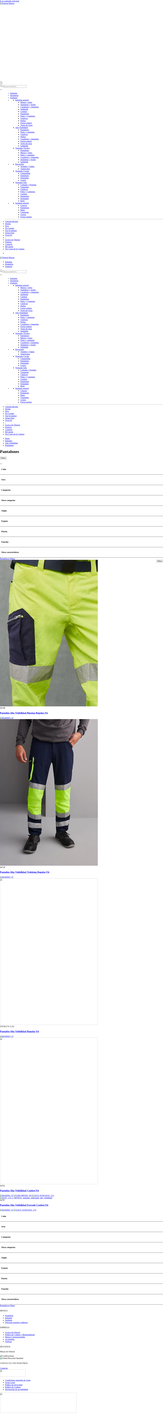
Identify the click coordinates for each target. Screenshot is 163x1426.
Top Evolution (11, 231)
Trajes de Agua (26, 125)
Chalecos (24, 118)
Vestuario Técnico (22, 148)
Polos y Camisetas (27, 116)
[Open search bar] (1, 83)
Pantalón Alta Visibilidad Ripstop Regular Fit (24, 713)
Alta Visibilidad (21, 127)
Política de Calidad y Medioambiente (20, 1335)
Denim (8, 224)
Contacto (8, 244)
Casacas (23, 205)
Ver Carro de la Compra (14, 249)
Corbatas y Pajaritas (28, 185)
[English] (154, 257)
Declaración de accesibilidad (16, 1389)
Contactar (4, 1368)
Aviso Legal (10, 1382)
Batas (22, 210)
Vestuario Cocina (22, 171)
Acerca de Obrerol (12, 240)
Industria (13, 93)
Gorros (23, 180)
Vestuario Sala (21, 182)
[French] (157, 257)
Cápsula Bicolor (11, 221)
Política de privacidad (13, 1385)
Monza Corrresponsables (15, 1337)
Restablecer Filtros (7, 559)
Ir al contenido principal (9, 1)
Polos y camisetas (27, 132)
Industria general (22, 100)
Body (22, 201)
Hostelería (14, 95)
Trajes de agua (26, 143)
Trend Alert (9, 233)
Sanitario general (22, 203)
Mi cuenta (9, 247)
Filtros (3, 458)
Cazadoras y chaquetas (29, 107)
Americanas (25, 169)
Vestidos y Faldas (27, 166)
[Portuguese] (159, 257)
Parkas (23, 121)
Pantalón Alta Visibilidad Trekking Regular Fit (24, 872)
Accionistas (9, 1339)
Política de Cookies (13, 1387)
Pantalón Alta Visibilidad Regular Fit (19, 1031)
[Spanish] (162, 257)
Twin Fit (8, 235)
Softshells (24, 109)
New (7, 226)
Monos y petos (26, 102)
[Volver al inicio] (7, 3)
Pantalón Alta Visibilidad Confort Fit (19, 1190)
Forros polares (26, 123)
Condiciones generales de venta (17, 1380)
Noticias (8, 242)
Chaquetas (24, 187)
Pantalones (24, 114)
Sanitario (13, 98)
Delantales (24, 178)
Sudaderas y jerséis (28, 105)
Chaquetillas (25, 173)
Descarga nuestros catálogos (16, 1322)
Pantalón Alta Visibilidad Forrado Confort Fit (24, 1205)
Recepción (19, 164)
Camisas (23, 111)
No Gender (9, 228)
